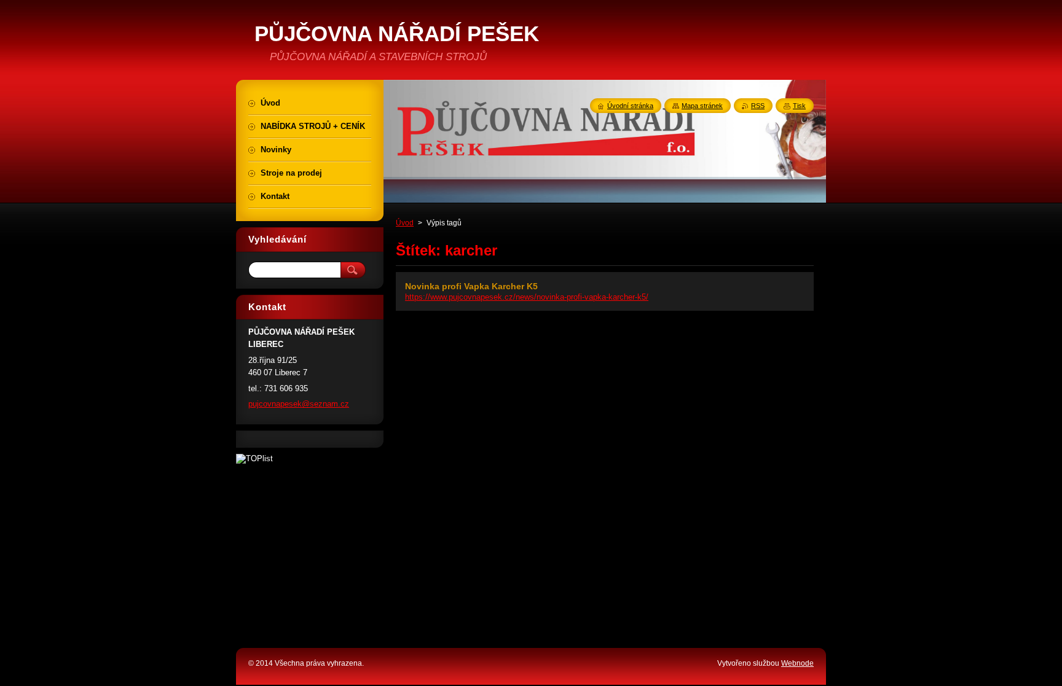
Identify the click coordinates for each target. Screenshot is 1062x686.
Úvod (405, 223)
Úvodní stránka (630, 105)
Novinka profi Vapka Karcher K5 (471, 286)
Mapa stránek (702, 105)
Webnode (797, 663)
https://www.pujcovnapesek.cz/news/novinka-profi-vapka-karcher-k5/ (526, 297)
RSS (758, 105)
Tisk (799, 105)
